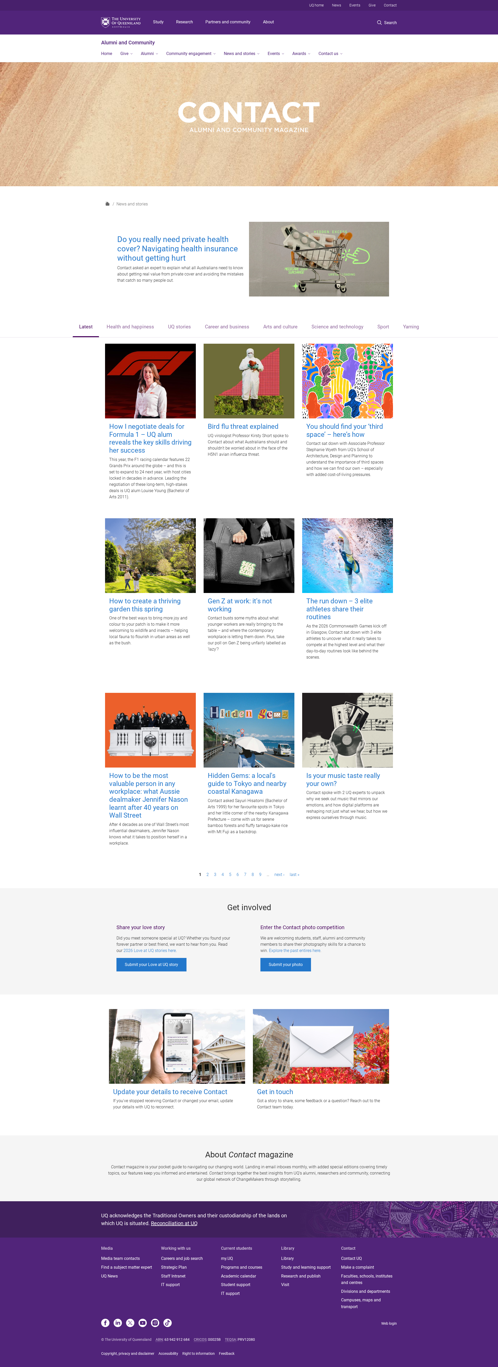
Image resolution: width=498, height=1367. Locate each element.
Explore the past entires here (294, 950)
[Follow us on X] (130, 1323)
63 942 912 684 (177, 1339)
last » (294, 874)
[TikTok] (167, 1323)
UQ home (316, 5)
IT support (170, 1284)
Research (184, 21)
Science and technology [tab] (337, 327)
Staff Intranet (173, 1276)
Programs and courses (241, 1267)
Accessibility (168, 1353)
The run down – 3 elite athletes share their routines (339, 609)
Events (354, 5)
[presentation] (86, 327)
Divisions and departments (365, 1291)
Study (158, 21)
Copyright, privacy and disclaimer (127, 1353)
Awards (299, 53)
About (268, 21)
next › (279, 874)
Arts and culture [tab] (280, 327)
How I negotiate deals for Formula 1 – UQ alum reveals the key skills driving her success (150, 438)
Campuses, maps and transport (361, 1303)
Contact (390, 5)
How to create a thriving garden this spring (145, 605)
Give (372, 5)
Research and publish (301, 1276)
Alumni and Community (128, 42)
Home (106, 53)
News (336, 5)
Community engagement (188, 53)
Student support (235, 1284)
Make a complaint (357, 1267)
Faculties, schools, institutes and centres (366, 1279)
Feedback (226, 1353)
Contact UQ (351, 1258)
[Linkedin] (118, 1323)
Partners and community (228, 21)
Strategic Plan (174, 1267)
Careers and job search (182, 1258)
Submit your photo (286, 964)
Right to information (198, 1353)
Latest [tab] (86, 327)
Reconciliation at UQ (174, 1223)
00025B (214, 1339)
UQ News (109, 1276)
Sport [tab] (383, 327)
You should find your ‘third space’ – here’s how (344, 430)
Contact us (328, 53)
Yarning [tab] (411, 327)
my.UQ (227, 1258)
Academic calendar (238, 1276)
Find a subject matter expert (126, 1267)
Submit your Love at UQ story (151, 964)
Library (287, 1258)
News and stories (239, 53)
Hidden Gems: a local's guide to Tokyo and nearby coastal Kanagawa (247, 783)
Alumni (147, 53)
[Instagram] (155, 1323)
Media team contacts (120, 1258)
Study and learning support (306, 1267)
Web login (389, 1323)
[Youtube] (143, 1323)
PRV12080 (246, 1339)
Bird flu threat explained (243, 426)
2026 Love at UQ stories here (149, 950)
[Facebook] (105, 1323)
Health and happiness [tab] (130, 327)
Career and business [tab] (227, 327)
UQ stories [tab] (179, 327)
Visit (285, 1284)
